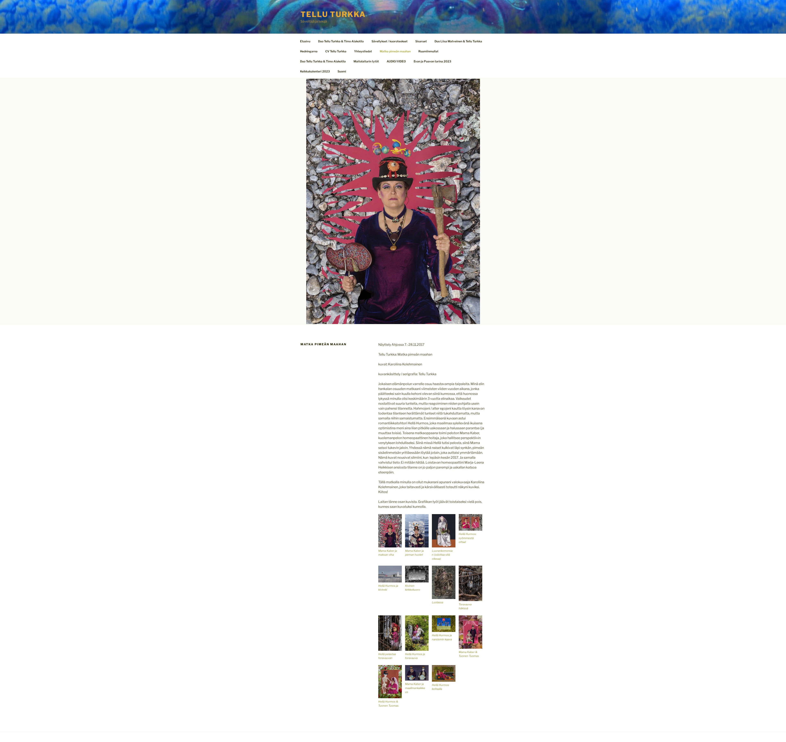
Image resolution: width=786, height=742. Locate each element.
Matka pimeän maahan (395, 51)
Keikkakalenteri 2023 (315, 71)
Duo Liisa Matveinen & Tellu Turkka (458, 41)
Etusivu (305, 41)
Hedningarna (308, 51)
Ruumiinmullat (428, 51)
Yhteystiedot (363, 51)
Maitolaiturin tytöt (366, 61)
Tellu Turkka (333, 14)
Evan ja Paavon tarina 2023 (432, 61)
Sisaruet (421, 41)
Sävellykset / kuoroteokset (390, 41)
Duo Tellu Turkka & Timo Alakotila (341, 41)
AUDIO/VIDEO (396, 61)
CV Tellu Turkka (335, 51)
